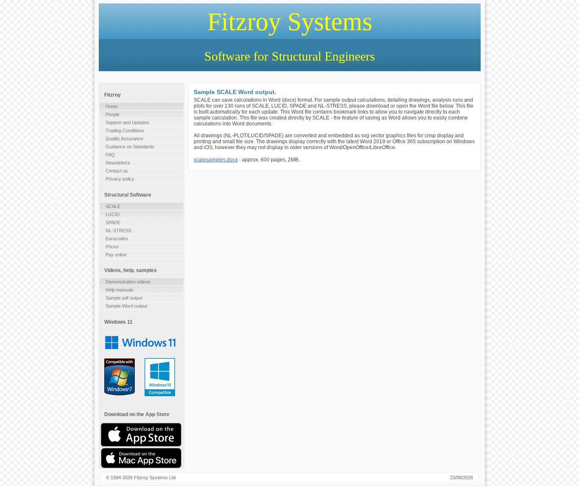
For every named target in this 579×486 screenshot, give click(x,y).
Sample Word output (126, 305)
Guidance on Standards (130, 146)
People (113, 114)
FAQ (110, 154)
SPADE (113, 222)
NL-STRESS (118, 230)
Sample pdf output (124, 297)
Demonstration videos (128, 281)
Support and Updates (127, 122)
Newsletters (118, 162)
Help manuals (120, 289)
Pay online (116, 254)
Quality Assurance (124, 138)
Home (112, 106)
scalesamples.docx (216, 160)
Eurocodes (117, 238)
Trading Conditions (125, 130)
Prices (112, 246)
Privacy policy (120, 178)
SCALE (113, 206)
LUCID (113, 214)
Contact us (117, 170)
